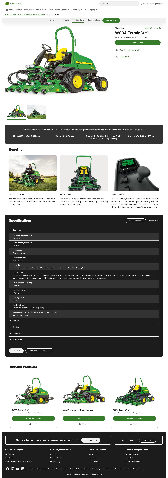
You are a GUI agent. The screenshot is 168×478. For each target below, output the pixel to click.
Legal (66, 469)
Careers (53, 454)
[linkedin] (22, 469)
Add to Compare (135, 221)
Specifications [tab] (78, 20)
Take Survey (147, 440)
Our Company (89, 10)
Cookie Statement (55, 469)
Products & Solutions (23, 10)
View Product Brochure (129, 50)
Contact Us (41, 469)
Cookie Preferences (135, 469)
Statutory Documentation (102, 469)
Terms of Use (120, 469)
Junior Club (129, 458)
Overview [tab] (53, 20)
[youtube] (17, 469)
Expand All (152, 221)
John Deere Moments (133, 461)
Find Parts (124, 56)
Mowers (13, 15)
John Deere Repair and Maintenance (18, 461)
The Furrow (93, 458)
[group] (16, 112)
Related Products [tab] (93, 20)
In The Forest (94, 461)
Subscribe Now (91, 440)
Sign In (160, 4)
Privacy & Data (76, 469)
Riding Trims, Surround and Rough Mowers (31, 15)
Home (11, 10)
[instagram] (12, 469)
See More (16, 350)
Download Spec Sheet (37, 350)
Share (147, 28)
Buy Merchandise (131, 454)
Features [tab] (65, 20)
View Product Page (33, 418)
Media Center (94, 454)
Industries (40, 10)
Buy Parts (9, 458)
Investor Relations (57, 458)
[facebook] (7, 469)
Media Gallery (55, 461)
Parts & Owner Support (58, 10)
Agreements (30, 469)
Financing (76, 10)
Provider (87, 469)
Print (156, 28)
